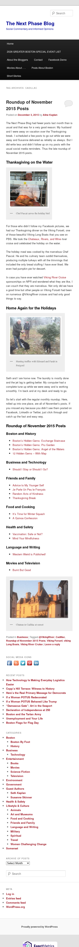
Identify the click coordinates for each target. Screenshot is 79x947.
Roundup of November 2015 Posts (26, 640)
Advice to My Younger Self (28, 485)
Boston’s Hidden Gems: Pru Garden (34, 445)
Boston (10, 737)
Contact (38, 59)
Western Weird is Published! (29, 554)
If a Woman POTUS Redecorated (26, 697)
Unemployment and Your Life (24, 718)
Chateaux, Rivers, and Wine (44, 239)
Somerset (12, 848)
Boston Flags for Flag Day (22, 723)
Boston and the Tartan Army (23, 714)
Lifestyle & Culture (17, 806)
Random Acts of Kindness (28, 494)
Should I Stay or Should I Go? (30, 469)
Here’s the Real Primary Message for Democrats (36, 693)
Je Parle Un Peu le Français (29, 489)
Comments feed (16, 902)
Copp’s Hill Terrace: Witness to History (30, 688)
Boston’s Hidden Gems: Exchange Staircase (39, 441)
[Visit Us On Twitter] (22, 665)
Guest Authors (15, 788)
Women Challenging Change (28, 844)
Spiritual (16, 835)
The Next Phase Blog (30, 23)
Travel (14, 840)
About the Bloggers (17, 59)
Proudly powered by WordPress (39, 926)
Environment (14, 780)
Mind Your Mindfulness (26, 538)
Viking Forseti (55, 640)
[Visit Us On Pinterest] (29, 665)
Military (15, 831)
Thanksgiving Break (24, 498)
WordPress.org (15, 907)
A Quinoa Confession (25, 518)
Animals (16, 810)
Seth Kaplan (18, 793)
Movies (15, 767)
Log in (10, 894)
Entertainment (15, 759)
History (15, 746)
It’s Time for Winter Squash (29, 514)
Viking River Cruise (55, 277)
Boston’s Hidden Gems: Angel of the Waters (38, 449)
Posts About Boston (42, 67)
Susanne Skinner (21, 797)
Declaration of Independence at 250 (28, 710)
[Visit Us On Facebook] (9, 665)
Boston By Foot (20, 742)
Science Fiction (20, 772)
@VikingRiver (46, 637)
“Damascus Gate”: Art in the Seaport (29, 706)
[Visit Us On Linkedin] (36, 665)
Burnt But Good (22, 570)
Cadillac (60, 637)
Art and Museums (22, 814)
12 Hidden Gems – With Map (29, 453)
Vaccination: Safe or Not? (28, 534)
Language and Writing (24, 827)
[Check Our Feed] (16, 665)
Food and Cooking (22, 818)
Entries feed (13, 898)
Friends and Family (23, 823)
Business (22, 637)
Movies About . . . (16, 67)
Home (10, 43)
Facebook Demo (57, 59)
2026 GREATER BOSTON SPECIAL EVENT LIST (34, 51)
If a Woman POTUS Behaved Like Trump (31, 701)
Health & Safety (15, 801)
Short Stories (14, 75)
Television (17, 776)
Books (14, 763)
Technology (18, 754)
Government (13, 784)
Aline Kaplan (50, 115)
